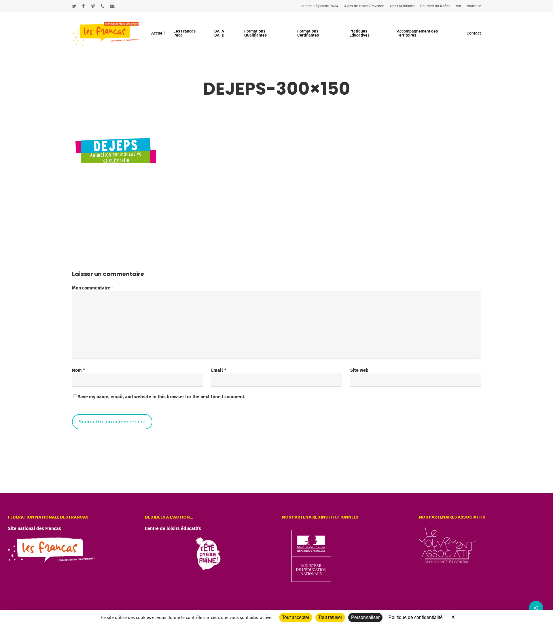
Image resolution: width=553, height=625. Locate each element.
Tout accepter (295, 617)
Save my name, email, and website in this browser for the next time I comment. (161, 396)
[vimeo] (92, 6)
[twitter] (74, 6)
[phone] (102, 6)
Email (218, 370)
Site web (359, 370)
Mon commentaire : (92, 288)
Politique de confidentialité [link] (416, 617)
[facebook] (83, 6)
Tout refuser (330, 617)
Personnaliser (365, 617)
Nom (78, 370)
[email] (112, 6)
